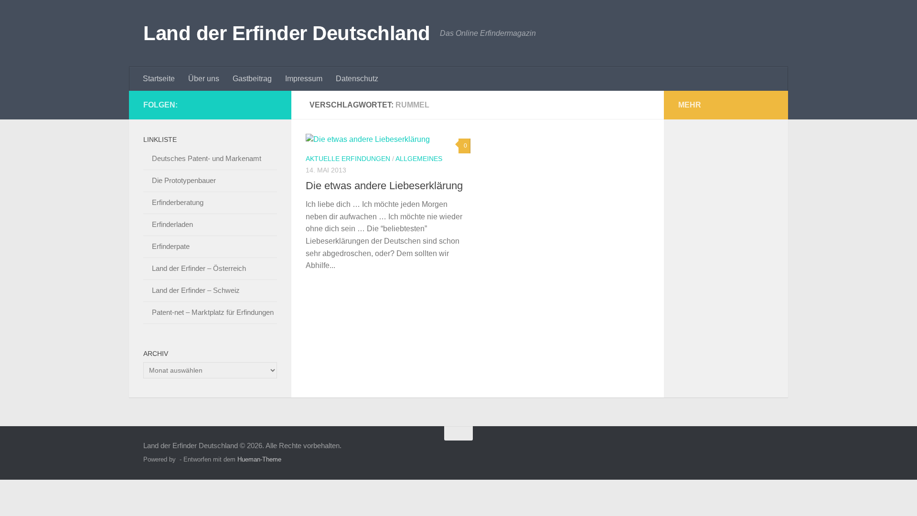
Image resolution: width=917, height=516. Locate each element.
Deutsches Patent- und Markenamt (206, 158)
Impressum (303, 79)
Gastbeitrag (252, 79)
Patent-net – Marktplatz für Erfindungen (213, 312)
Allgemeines (418, 158)
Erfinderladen (172, 224)
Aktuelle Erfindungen (348, 158)
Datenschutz (357, 79)
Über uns (203, 79)
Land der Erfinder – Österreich (199, 268)
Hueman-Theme (259, 459)
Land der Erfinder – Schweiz (196, 290)
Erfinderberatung (177, 202)
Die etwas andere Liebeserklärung (384, 186)
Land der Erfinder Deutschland (286, 33)
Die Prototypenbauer (184, 180)
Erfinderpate (171, 246)
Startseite (159, 79)
